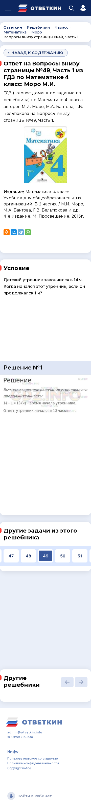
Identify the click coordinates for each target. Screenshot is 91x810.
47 (11, 555)
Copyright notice (19, 768)
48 (28, 555)
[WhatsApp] (28, 232)
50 (62, 555)
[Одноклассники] (7, 232)
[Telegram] (21, 232)
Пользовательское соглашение (32, 758)
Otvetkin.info (22, 737)
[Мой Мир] (14, 232)
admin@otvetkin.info (24, 732)
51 (80, 555)
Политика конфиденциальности (33, 763)
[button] (67, 682)
